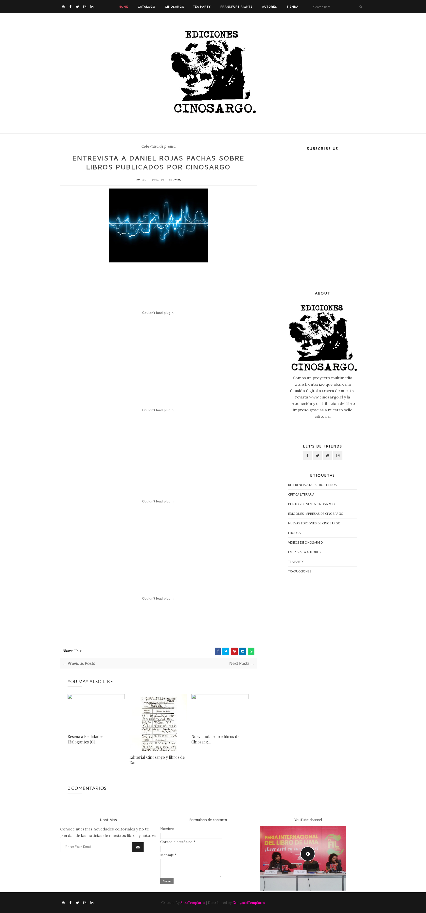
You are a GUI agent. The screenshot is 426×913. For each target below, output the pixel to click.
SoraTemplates (192, 902)
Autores (269, 6)
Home (123, 6)
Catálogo (146, 6)
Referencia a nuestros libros (312, 484)
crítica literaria (301, 494)
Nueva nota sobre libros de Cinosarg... (215, 739)
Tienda (293, 6)
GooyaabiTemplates (248, 902)
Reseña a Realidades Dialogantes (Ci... (85, 739)
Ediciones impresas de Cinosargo (315, 513)
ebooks (294, 533)
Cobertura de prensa (159, 146)
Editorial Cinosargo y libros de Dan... (157, 760)
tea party (296, 561)
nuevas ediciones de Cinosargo (314, 523)
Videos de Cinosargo (305, 542)
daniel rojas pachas (157, 180)
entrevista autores (304, 552)
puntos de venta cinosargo (311, 504)
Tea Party (202, 6)
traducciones (299, 571)
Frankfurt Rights (236, 6)
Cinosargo (174, 6)
